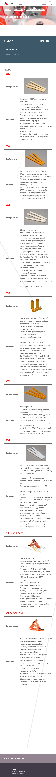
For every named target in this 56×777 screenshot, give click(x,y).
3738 (8, 146)
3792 (8, 440)
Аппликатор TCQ (14, 613)
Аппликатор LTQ (14, 533)
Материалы (18, 10)
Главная (7, 10)
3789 (8, 381)
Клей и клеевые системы (35, 10)
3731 (8, 73)
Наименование (11, 49)
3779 (8, 293)
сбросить (44, 41)
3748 (8, 204)
